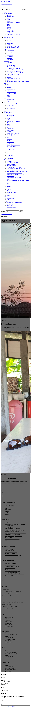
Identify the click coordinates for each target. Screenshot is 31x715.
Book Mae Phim (9, 671)
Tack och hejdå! (6, 596)
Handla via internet (12, 93)
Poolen (8, 25)
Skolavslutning (6, 604)
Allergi (8, 24)
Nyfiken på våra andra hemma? (14, 104)
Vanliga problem (11, 36)
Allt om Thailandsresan (11, 669)
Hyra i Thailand (9, 666)
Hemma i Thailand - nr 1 (11, 552)
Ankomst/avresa (11, 16)
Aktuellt (4, 586)
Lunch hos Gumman (8, 478)
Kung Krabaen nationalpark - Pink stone (15, 533)
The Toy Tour (8, 640)
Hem (5, 12)
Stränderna (9, 40)
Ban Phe (7, 569)
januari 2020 (8, 623)
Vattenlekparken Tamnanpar (14, 74)
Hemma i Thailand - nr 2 (11, 553)
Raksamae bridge (11, 65)
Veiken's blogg (9, 549)
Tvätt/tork (9, 28)
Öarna (8, 44)
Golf (8, 80)
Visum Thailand (9, 575)
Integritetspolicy (11, 108)
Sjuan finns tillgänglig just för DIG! (12, 592)
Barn (8, 84)
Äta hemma (10, 55)
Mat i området (10, 50)
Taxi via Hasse (8, 650)
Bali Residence (10, 43)
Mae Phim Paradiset (10, 565)
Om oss (5, 102)
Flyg (8, 101)
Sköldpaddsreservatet (12, 64)
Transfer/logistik (11, 18)
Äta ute (8, 53)
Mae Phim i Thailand (10, 563)
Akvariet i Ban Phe (11, 67)
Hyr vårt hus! (5, 589)
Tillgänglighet (10, 99)
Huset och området (9, 37)
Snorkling (9, 62)
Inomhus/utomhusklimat (13, 22)
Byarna (8, 41)
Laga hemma (10, 56)
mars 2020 (7, 620)
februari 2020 (8, 621)
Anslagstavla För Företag (11, 572)
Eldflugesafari (10, 77)
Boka (5, 98)
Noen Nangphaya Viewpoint (14, 71)
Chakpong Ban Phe (10, 568)
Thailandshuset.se (10, 668)
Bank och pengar (11, 89)
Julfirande (9, 58)
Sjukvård (9, 33)
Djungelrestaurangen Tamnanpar (15, 75)
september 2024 (9, 617)
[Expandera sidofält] (1, 578)
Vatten (8, 21)
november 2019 (9, 626)
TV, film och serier (11, 92)
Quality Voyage (9, 637)
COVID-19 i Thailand (7, 608)
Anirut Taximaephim (10, 652)
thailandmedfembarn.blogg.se (13, 555)
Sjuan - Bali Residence (6, 4)
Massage (9, 90)
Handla (8, 19)
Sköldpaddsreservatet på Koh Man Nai (15, 524)
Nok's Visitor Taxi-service (11, 653)
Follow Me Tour (9, 642)
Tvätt (8, 95)
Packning (9, 15)
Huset (8, 38)
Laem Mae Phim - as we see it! (12, 566)
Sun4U (6, 636)
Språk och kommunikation (13, 34)
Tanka (8, 96)
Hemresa (5, 600)
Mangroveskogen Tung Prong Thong (16, 70)
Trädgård (9, 27)
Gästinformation (8, 13)
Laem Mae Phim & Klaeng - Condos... (14, 574)
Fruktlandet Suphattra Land (14, 78)
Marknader (9, 52)
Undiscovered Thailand (11, 634)
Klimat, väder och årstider (13, 46)
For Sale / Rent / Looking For (12, 571)
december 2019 (9, 624)
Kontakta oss (10, 106)
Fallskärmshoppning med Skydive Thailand (18, 81)
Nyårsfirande (10, 59)
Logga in (6, 690)
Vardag (5, 83)
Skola (8, 86)
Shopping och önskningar (9, 606)
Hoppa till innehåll (5, 1)
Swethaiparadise (9, 550)
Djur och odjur (10, 31)
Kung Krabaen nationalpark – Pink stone (17, 72)
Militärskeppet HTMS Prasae (14, 68)
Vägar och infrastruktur (13, 47)
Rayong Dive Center (10, 639)
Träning (9, 87)
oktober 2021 (8, 618)
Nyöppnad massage (8, 324)
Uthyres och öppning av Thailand (11, 594)
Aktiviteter (6, 61)
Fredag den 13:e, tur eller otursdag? (12, 602)
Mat (5, 49)
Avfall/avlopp (10, 30)
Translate (12, 706)
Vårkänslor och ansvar (8, 598)
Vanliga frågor (10, 105)
